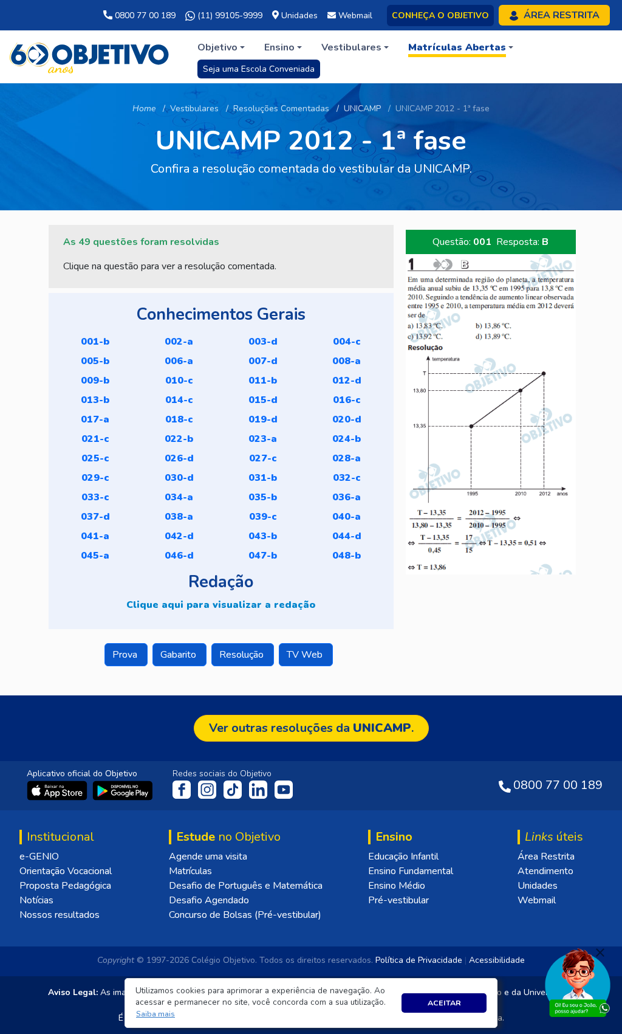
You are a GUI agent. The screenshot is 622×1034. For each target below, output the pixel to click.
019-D (263, 419)
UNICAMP (362, 108)
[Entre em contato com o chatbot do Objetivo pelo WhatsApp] (577, 981)
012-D (346, 380)
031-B (262, 477)
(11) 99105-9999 (228, 15)
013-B (95, 400)
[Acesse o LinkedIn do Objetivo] (259, 789)
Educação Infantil (403, 856)
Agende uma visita (208, 856)
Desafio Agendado (209, 900)
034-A (179, 497)
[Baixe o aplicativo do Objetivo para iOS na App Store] (58, 790)
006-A (179, 361)
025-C (95, 458)
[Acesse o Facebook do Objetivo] (184, 789)
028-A (346, 458)
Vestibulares (194, 108)
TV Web (306, 654)
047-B (262, 555)
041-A (95, 536)
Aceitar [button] (444, 1003)
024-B (346, 439)
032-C (347, 477)
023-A (262, 439)
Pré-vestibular (398, 900)
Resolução (242, 654)
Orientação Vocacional (65, 871)
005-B (95, 361)
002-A (179, 341)
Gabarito (179, 654)
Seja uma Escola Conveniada (259, 69)
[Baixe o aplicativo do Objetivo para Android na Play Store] (122, 790)
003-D (263, 341)
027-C (263, 458)
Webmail (537, 900)
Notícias (36, 900)
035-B (262, 497)
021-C (95, 439)
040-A (346, 516)
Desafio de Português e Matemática (246, 885)
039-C (263, 516)
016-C (347, 400)
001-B (95, 341)
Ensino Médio (396, 885)
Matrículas (190, 871)
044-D (346, 536)
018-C (179, 419)
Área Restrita (546, 856)
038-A (179, 516)
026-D (179, 458)
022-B (179, 439)
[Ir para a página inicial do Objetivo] (90, 56)
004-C (347, 341)
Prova (126, 654)
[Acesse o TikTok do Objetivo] (234, 789)
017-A (95, 419)
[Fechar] (600, 952)
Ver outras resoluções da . (311, 728)
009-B (95, 380)
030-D (179, 477)
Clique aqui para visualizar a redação (220, 605)
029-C (95, 477)
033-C (95, 497)
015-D (263, 400)
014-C (179, 400)
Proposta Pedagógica (65, 885)
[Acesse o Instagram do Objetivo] (208, 789)
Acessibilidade (497, 960)
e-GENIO (39, 856)
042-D (179, 536)
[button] (155, 1014)
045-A (95, 555)
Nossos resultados (59, 915)
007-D (263, 361)
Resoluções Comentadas (281, 108)
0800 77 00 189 (144, 15)
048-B (346, 555)
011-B (262, 380)
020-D (346, 419)
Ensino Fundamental (410, 871)
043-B (262, 536)
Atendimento (545, 871)
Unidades (538, 885)
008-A (346, 361)
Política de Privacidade (418, 960)
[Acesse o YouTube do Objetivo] (283, 789)
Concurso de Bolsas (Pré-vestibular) (245, 915)
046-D (179, 555)
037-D (95, 516)
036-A (346, 497)
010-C (179, 380)
